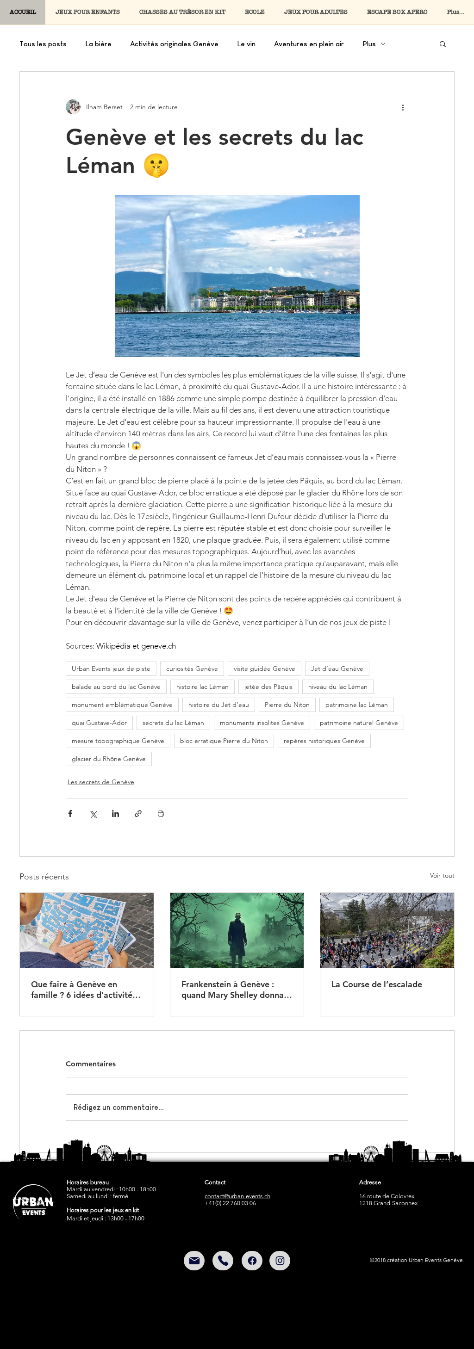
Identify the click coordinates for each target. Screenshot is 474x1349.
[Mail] (194, 1260)
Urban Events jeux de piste (111, 668)
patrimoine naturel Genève (359, 722)
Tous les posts (43, 44)
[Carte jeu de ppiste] (87, 930)
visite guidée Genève (264, 668)
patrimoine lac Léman (356, 704)
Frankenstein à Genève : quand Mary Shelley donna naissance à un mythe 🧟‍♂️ (232, 989)
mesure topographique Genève (118, 740)
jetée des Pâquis (268, 686)
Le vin (246, 44)
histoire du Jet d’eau (218, 704)
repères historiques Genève (324, 740)
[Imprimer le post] (160, 813)
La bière (98, 44)
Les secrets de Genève (101, 782)
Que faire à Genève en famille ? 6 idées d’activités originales (83, 989)
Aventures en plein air (309, 44)
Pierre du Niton (287, 704)
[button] (442, 43)
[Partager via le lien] (138, 813)
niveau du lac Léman (338, 686)
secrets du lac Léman (173, 722)
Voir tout (442, 875)
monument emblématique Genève (122, 704)
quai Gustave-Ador (99, 722)
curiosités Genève (192, 668)
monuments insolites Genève (262, 722)
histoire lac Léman (202, 686)
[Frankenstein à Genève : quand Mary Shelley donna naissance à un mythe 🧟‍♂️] (237, 930)
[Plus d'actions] (402, 106)
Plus (369, 44)
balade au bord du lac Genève (116, 686)
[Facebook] (252, 1260)
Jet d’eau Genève (337, 668)
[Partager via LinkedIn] (115, 813)
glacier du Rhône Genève (109, 759)
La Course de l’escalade (376, 984)
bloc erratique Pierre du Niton (224, 740)
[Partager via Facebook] (70, 813)
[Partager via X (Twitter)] (92, 813)
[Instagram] (279, 1260)
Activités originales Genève (174, 44)
